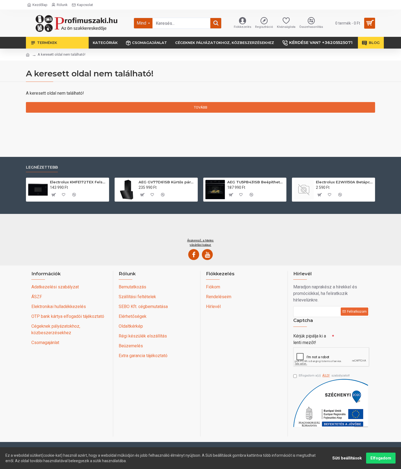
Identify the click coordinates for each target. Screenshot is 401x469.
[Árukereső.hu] (200, 228)
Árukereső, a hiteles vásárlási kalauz (200, 242)
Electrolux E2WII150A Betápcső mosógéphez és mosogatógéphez (344, 182)
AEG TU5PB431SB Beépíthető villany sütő (255, 182)
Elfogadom (380, 458)
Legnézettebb (42, 167)
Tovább (200, 107)
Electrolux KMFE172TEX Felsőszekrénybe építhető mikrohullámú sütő (78, 182)
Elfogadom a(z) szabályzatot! (324, 375)
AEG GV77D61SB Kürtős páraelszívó (167, 182)
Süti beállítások (347, 458)
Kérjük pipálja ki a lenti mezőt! (309, 339)
